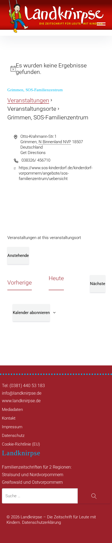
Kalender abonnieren (31, 312)
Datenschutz (13, 435)
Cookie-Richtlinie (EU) (21, 444)
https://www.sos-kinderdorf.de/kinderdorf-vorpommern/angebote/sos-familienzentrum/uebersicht (55, 173)
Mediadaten (12, 409)
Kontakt (8, 418)
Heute (56, 278)
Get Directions (33, 152)
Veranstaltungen (28, 100)
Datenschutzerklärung (41, 522)
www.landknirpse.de (21, 400)
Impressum (12, 426)
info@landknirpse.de (21, 393)
